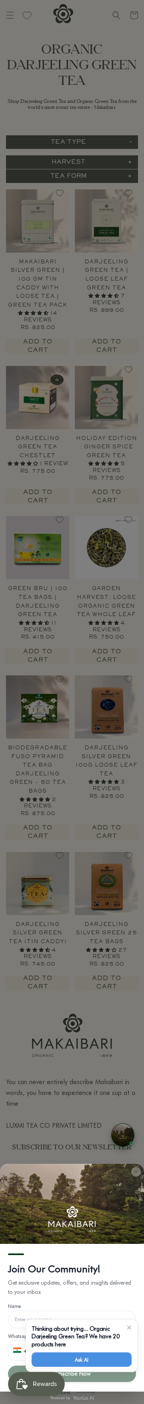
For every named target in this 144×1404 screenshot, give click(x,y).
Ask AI (81, 1359)
